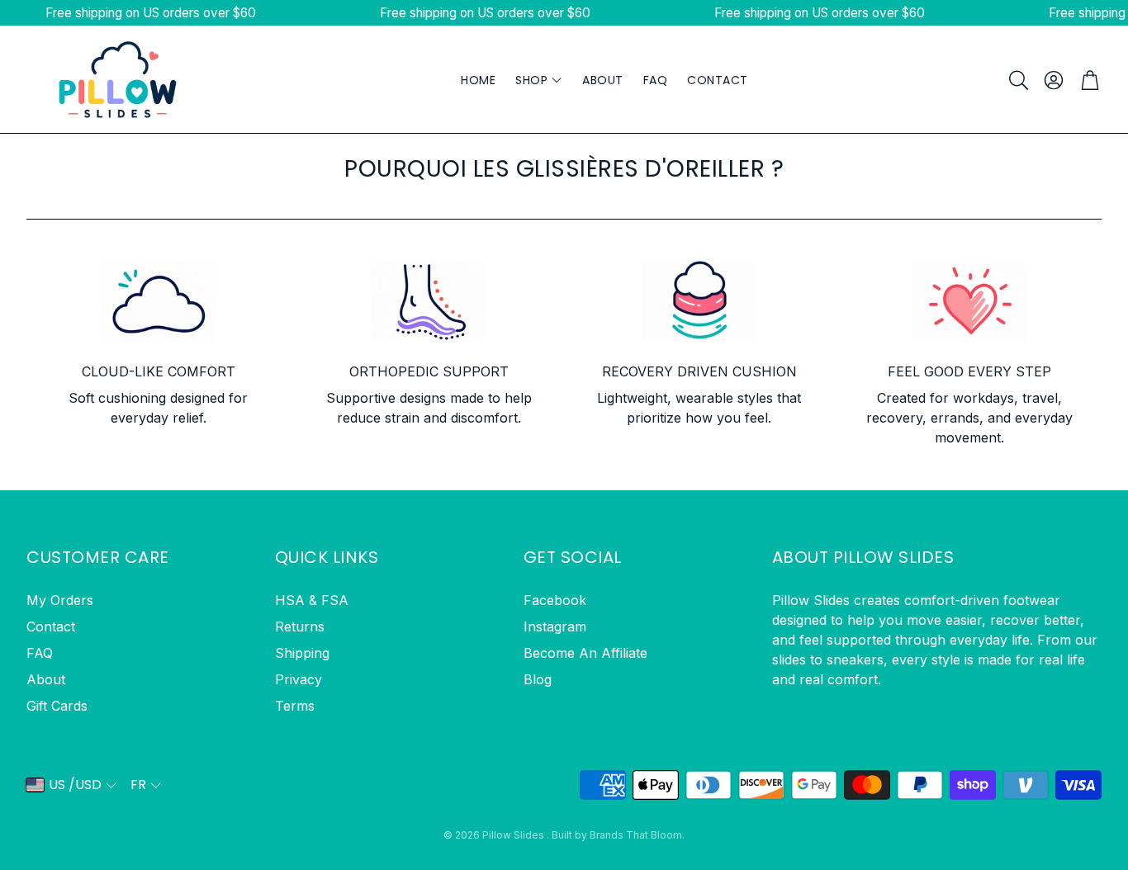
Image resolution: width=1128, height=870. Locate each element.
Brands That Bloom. (637, 835)
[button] (1017, 80)
